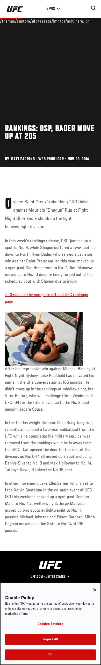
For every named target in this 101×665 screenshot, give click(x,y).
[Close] (94, 590)
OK (50, 654)
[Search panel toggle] (93, 8)
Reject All (50, 639)
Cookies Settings (50, 624)
